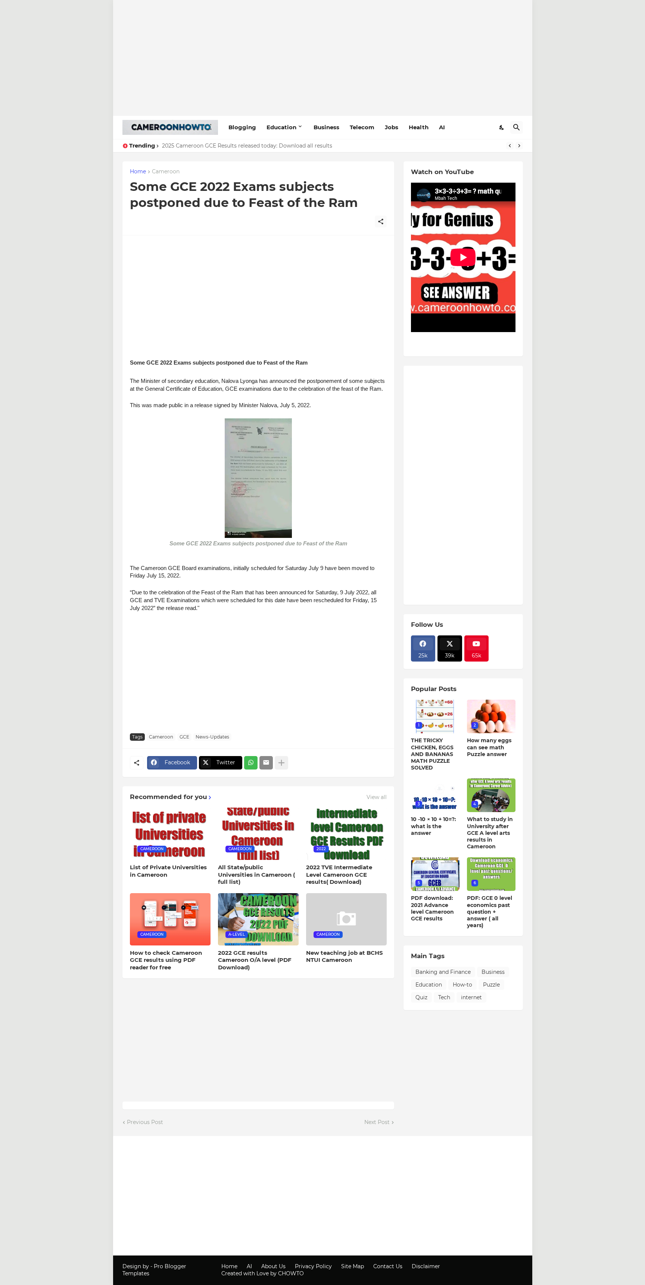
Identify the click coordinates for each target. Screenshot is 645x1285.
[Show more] (281, 763)
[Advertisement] (322, 58)
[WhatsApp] (251, 763)
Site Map (352, 1266)
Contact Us (387, 1266)
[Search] (516, 127)
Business (326, 127)
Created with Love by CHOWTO (262, 1273)
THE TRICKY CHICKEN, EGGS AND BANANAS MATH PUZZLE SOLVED (432, 754)
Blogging (242, 127)
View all (377, 797)
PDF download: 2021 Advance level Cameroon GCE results (432, 908)
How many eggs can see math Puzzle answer (489, 747)
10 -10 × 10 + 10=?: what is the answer (433, 826)
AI (442, 127)
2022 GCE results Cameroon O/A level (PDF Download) (255, 960)
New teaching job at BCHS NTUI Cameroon (344, 956)
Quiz (421, 997)
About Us (273, 1266)
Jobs (391, 127)
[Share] (381, 221)
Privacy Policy (313, 1266)
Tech (444, 997)
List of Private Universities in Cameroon (168, 871)
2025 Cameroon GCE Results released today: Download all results (247, 145)
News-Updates (212, 737)
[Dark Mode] (502, 127)
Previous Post (145, 1122)
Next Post (377, 1122)
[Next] (519, 145)
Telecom (362, 127)
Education (281, 127)
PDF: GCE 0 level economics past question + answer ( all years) (489, 912)
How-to (462, 984)
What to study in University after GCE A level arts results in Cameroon (490, 833)
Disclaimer (426, 1266)
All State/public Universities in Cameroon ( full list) (256, 874)
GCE (184, 737)
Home (138, 172)
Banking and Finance (443, 972)
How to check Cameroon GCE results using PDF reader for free (166, 960)
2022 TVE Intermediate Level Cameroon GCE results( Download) (339, 874)
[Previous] (510, 145)
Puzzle (491, 984)
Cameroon (166, 172)
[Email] (266, 763)
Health (419, 127)
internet (471, 997)
